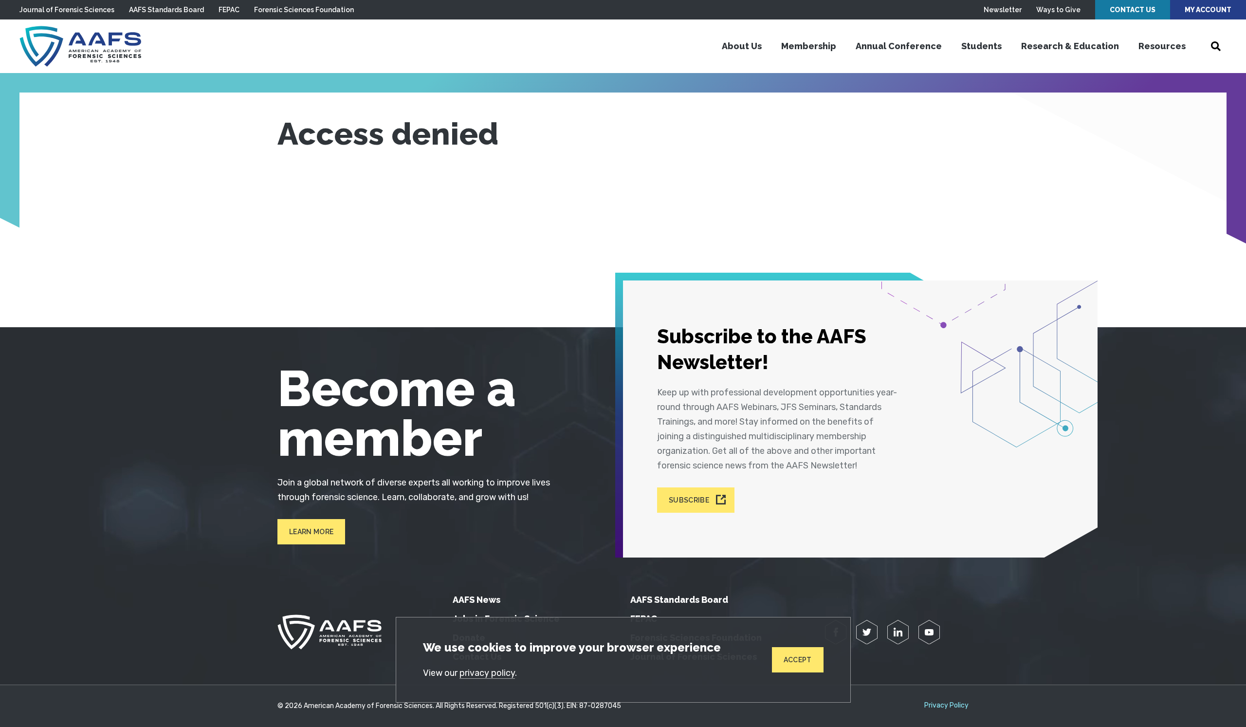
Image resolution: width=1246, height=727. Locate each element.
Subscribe (689, 500)
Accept (798, 660)
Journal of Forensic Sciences (66, 10)
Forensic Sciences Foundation (304, 10)
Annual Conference (899, 46)
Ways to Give (1058, 10)
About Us (742, 46)
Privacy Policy (946, 705)
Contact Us (1132, 10)
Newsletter (1003, 10)
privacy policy (487, 673)
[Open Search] (1216, 46)
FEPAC (229, 10)
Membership (808, 46)
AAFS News (476, 600)
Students (981, 46)
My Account (1208, 10)
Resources (1162, 46)
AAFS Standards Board (166, 10)
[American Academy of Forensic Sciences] (80, 46)
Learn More (311, 532)
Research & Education (1070, 46)
